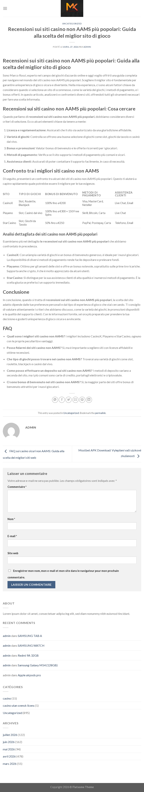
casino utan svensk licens (18, 705)
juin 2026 (9, 742)
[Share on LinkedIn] (89, 400)
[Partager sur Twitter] (68, 400)
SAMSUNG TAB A (30, 635)
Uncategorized (72, 23)
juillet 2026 (10, 734)
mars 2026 (9, 763)
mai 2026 (9, 749)
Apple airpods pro (29, 675)
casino (7, 698)
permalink (100, 412)
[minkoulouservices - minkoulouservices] (72, 8)
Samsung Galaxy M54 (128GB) (38, 665)
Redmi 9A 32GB (28, 655)
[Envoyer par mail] (75, 400)
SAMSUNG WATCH (31, 645)
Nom (11, 519)
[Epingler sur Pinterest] (82, 400)
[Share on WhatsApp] (55, 400)
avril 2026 (9, 756)
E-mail (12, 536)
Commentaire (17, 486)
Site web (13, 553)
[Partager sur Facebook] (62, 400)
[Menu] (5, 8)
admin (87, 47)
